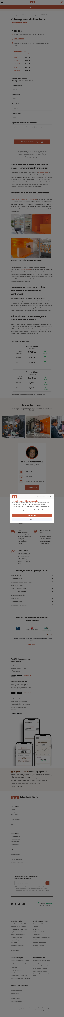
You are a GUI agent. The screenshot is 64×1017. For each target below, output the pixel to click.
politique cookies (45, 510)
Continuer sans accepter (31, 499)
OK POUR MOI (32, 515)
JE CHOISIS (32, 519)
